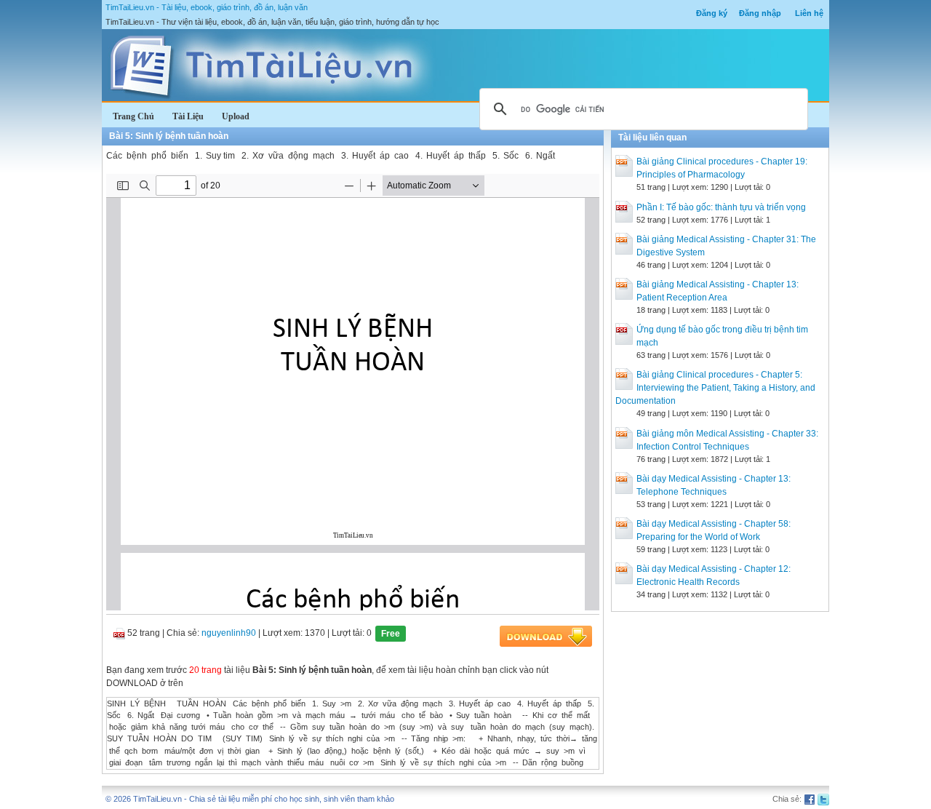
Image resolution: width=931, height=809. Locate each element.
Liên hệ (809, 13)
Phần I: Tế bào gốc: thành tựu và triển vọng (721, 207)
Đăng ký (711, 13)
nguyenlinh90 (228, 633)
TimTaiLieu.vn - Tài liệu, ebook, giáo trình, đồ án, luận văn (206, 7)
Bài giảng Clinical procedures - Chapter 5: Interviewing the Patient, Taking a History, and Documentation (715, 388)
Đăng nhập (760, 13)
